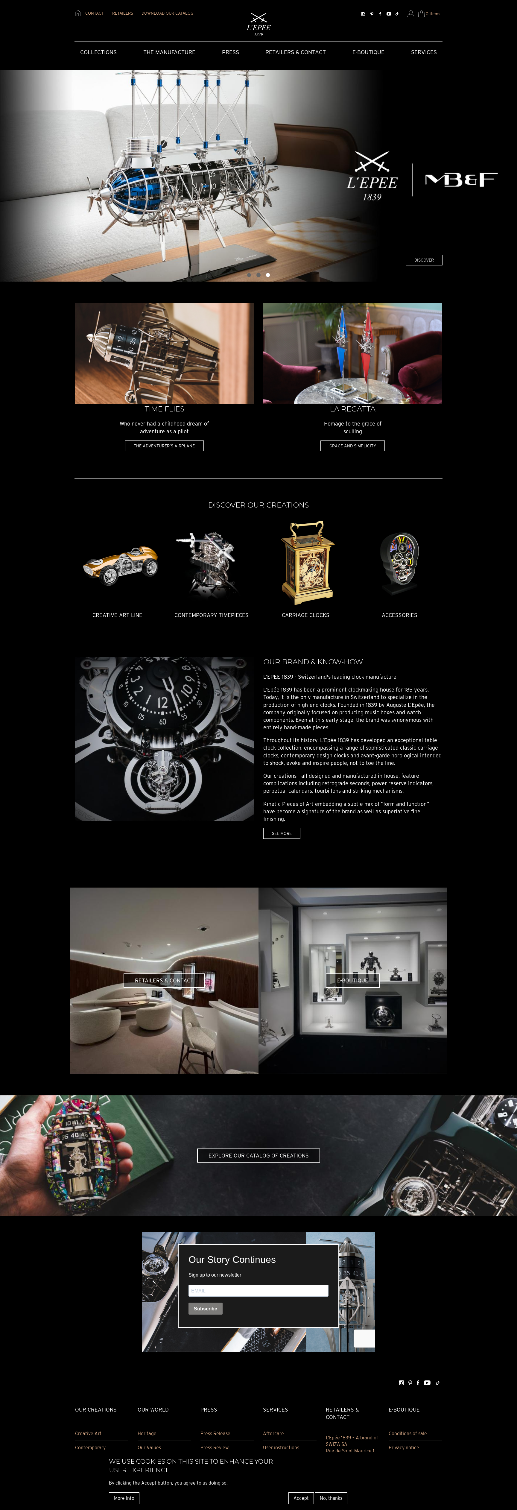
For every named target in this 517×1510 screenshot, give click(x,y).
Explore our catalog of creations (259, 1155)
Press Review (214, 1447)
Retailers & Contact (295, 52)
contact (94, 13)
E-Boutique (368, 52)
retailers (122, 13)
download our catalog (167, 13)
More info (124, 1498)
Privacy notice (404, 1447)
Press (230, 52)
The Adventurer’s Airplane (164, 445)
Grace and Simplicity (352, 445)
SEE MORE (282, 833)
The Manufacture (169, 52)
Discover (424, 259)
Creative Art (88, 1433)
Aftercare (273, 1433)
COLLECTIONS (98, 52)
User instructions (281, 1447)
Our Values (149, 1447)
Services (424, 52)
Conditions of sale (408, 1433)
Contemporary (90, 1447)
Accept (301, 1498)
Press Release (215, 1433)
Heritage (147, 1433)
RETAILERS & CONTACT (164, 980)
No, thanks (331, 1498)
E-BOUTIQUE (352, 980)
